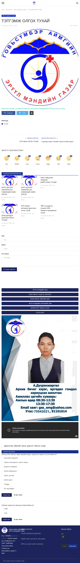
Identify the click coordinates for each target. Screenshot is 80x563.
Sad (58, 164)
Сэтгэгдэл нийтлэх (9, 269)
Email (3, 245)
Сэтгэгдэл (5, 254)
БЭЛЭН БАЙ (40, 312)
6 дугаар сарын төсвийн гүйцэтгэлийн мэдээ (57, 141)
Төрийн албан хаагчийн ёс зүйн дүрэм (33, 539)
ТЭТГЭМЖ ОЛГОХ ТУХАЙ (28, 141)
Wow (68, 164)
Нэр (3, 236)
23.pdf (6, 124)
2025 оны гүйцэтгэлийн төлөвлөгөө (32, 544)
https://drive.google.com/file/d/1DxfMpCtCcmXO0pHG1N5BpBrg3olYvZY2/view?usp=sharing (33, 108)
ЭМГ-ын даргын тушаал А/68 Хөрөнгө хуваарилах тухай (48, 209)
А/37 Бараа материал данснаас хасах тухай (28, 208)
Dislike (17, 164)
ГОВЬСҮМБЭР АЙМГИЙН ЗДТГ (40, 299)
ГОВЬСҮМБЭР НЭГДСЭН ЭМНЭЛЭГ (40, 294)
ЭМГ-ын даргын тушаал (20, 9)
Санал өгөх (6, 495)
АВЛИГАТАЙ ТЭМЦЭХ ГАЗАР (40, 308)
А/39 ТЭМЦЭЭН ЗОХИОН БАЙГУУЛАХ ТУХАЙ (48, 180)
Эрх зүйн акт (9, 9)
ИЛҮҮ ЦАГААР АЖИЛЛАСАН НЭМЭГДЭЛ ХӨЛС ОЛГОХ (9, 191)
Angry (48, 164)
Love (27, 164)
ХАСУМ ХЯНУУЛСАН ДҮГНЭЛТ (31, 533)
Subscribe (72, 546)
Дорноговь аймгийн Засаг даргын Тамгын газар (25, 446)
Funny (38, 164)
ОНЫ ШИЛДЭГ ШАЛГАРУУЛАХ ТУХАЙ (8, 218)
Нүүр (3, 9)
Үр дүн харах (18, 495)
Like (6, 164)
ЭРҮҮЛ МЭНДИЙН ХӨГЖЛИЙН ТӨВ (40, 303)
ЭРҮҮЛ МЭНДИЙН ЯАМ (40, 290)
